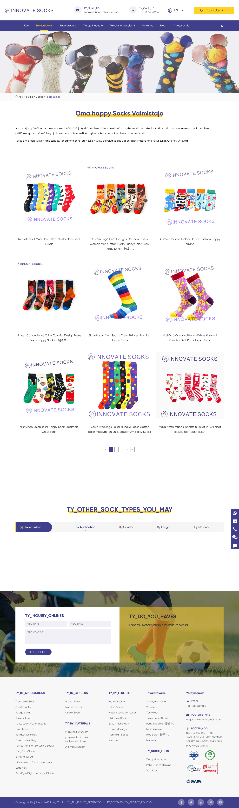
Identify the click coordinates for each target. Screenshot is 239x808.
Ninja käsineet (154, 729)
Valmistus (147, 25)
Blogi (163, 25)
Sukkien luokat (44, 25)
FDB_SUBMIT (38, 652)
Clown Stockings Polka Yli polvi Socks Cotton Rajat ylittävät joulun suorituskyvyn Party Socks (119, 429)
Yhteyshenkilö (181, 25)
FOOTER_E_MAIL (200, 714)
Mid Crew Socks (118, 718)
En (176, 10)
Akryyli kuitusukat (75, 746)
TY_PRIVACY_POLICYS (138, 802)
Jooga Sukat (23, 712)
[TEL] (235, 529)
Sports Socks (23, 707)
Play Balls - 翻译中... (158, 734)
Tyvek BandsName (157, 718)
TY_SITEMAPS (115, 802)
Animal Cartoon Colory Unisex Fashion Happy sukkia (190, 241)
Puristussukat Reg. (26, 740)
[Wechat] (235, 537)
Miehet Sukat (73, 701)
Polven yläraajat (118, 729)
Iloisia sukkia (53, 96)
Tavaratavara (68, 25)
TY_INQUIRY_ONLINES (44, 615)
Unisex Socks (72, 712)
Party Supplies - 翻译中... (160, 723)
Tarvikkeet (152, 712)
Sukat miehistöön (119, 723)
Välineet (151, 707)
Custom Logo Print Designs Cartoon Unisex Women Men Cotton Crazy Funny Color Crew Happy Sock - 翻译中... (119, 243)
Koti (26, 25)
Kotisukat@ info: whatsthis (30, 723)
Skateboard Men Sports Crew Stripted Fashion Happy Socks (119, 338)
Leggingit (21, 767)
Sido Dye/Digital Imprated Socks (34, 773)
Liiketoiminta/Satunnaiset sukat (34, 762)
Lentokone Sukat (25, 729)
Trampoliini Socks (25, 701)
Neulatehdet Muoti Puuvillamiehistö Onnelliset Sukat (49, 241)
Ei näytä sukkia (24, 756)
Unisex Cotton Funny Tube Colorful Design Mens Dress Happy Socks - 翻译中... (49, 338)
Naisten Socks (73, 707)
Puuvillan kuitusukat (76, 731)
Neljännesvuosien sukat (122, 712)
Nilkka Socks (116, 707)
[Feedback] (235, 545)
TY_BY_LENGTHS (120, 693)
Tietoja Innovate (93, 25)
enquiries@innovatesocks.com (101, 10)
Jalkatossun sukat (26, 734)
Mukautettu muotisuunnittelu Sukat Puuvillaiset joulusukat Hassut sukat (190, 429)
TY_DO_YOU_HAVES (152, 616)
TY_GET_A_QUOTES (216, 10)
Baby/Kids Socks (25, 751)
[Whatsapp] (235, 513)
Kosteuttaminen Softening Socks (34, 745)
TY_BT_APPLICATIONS (30, 693)
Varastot (114, 740)
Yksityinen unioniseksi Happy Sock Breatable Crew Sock (49, 429)
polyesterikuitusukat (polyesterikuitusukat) (77, 739)
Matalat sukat (117, 701)
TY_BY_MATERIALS (77, 723)
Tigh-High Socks (118, 734)
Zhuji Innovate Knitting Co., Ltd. (48, 802)
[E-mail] (235, 521)
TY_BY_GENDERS (76, 693)
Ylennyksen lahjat (156, 701)
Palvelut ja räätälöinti (122, 25)
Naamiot (151, 740)
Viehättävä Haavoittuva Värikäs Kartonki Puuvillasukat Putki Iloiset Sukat (190, 338)
